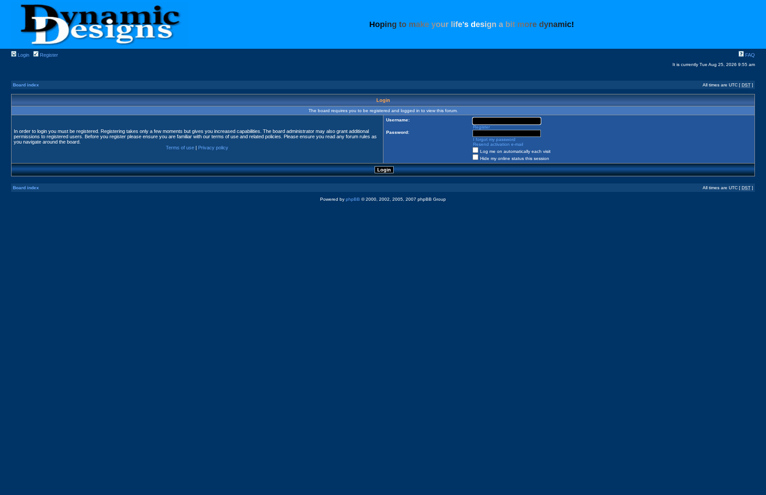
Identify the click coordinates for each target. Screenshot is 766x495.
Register (48, 55)
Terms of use (180, 147)
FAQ (749, 55)
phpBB (353, 199)
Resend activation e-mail (498, 144)
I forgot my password (494, 139)
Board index (26, 84)
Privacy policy (213, 147)
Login (22, 55)
